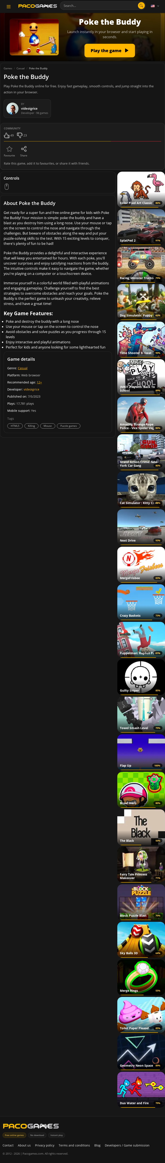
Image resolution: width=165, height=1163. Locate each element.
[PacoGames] (31, 1127)
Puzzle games (68, 426)
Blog (97, 1145)
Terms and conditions (74, 1145)
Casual (23, 368)
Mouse (48, 426)
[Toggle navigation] (8, 6)
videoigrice (31, 389)
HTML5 (15, 426)
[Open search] (141, 5)
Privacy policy (44, 1145)
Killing (31, 426)
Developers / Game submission (127, 1145)
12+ (39, 382)
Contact (8, 1145)
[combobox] (103, 5)
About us (24, 1145)
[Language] (155, 6)
